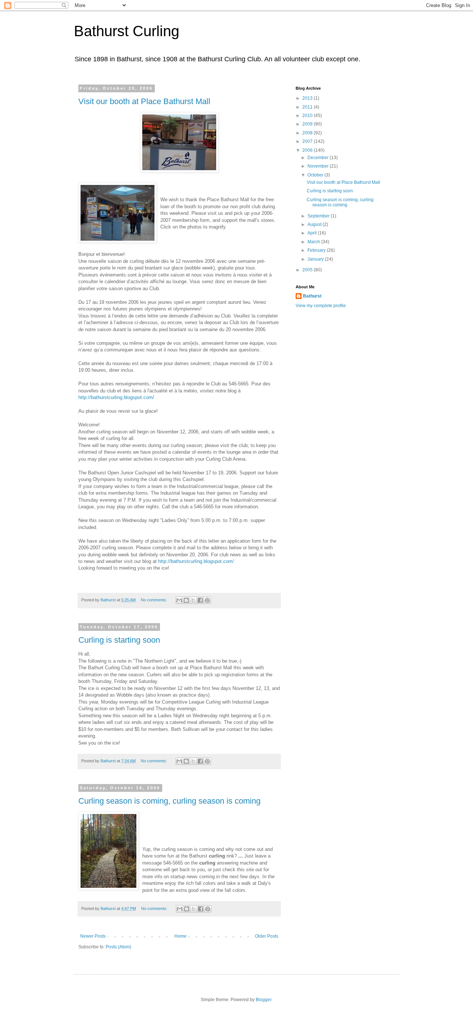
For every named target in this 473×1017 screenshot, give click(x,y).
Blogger (263, 999)
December (318, 157)
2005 (308, 269)
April (312, 233)
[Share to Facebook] (200, 600)
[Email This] (179, 600)
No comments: (154, 600)
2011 (308, 107)
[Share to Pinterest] (207, 600)
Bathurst (312, 296)
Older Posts (266, 936)
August (315, 224)
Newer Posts (93, 936)
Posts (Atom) (118, 946)
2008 (308, 132)
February (317, 250)
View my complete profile (321, 305)
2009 (308, 124)
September (319, 216)
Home (180, 936)
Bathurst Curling (126, 31)
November (318, 166)
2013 (308, 98)
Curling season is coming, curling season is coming (169, 800)
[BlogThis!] (186, 600)
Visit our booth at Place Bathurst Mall (144, 101)
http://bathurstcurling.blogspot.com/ (116, 397)
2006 (308, 150)
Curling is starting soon (119, 640)
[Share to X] (193, 600)
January (316, 259)
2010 (308, 115)
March (314, 241)
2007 (308, 141)
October (315, 175)
